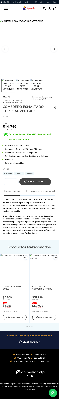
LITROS (6, 169)
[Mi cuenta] (49, 9)
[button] (15, 317)
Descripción (12, 191)
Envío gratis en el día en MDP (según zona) (30, 134)
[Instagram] (32, 376)
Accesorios (17, 100)
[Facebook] (27, 376)
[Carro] (54, 8)
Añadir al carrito (37, 182)
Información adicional (40, 191)
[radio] (8, 173)
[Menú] (6, 8)
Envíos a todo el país (19, 139)
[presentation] (5, 49)
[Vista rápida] (26, 257)
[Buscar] (44, 8)
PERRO (44, 99)
